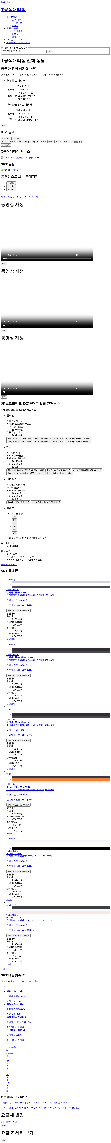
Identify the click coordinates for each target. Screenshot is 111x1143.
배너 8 (58, 142)
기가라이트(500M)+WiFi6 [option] (48, 438)
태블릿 (15, 34)
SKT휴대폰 (11, 17)
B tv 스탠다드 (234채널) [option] (87, 470)
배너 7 (50, 142)
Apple (9, 833)
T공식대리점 (13, 9)
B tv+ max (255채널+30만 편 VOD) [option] (26, 470)
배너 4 (27, 142)
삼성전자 (10, 639)
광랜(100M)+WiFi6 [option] (19, 438)
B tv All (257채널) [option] (58, 470)
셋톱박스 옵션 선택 (15, 485)
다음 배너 (16, 138)
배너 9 (66, 142)
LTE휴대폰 (17, 23)
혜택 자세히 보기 (9, 564)
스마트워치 (17, 31)
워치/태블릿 (12, 28)
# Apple (4, 1102)
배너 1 (4, 142)
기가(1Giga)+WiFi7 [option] (78, 442)
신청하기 (17, 170)
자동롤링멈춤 (77, 142)
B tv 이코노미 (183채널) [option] (22, 473)
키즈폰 (15, 25)
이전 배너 (6, 138)
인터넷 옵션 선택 (14, 421)
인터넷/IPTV (18, 42)
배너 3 (20, 142)
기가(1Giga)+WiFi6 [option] (78, 438)
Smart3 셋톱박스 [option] (18, 502)
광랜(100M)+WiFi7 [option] (19, 442)
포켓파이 (16, 37)
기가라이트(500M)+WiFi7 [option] (48, 442)
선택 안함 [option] (55, 473)
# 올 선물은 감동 (44, 1102)
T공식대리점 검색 (11, 51)
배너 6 (43, 142)
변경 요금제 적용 (9, 1122)
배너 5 (35, 142)
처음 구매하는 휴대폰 (24, 197)
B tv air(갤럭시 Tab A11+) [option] (46, 502)
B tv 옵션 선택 (13, 453)
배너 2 (12, 142)
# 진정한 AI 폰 (15, 1102)
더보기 (4, 969)
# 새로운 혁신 (29, 1102)
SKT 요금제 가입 (14, 40)
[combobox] (58, 424)
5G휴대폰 (16, 20)
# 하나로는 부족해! (61, 1102)
